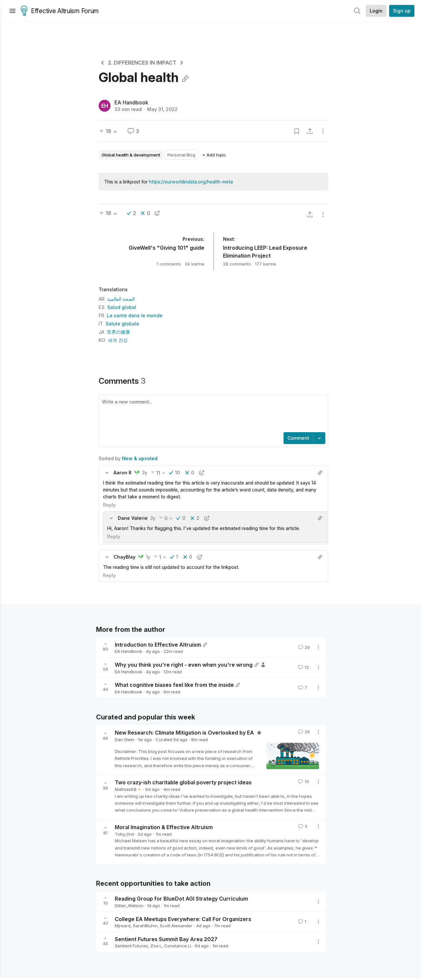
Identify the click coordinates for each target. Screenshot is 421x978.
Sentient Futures (131, 945)
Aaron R (122, 472)
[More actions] (323, 131)
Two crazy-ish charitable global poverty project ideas (183, 782)
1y (148, 557)
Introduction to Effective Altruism (158, 644)
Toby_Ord (124, 834)
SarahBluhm (145, 925)
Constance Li (177, 945)
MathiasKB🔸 (128, 789)
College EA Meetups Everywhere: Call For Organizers (183, 918)
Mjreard (123, 925)
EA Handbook (131, 102)
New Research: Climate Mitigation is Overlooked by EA (185, 732)
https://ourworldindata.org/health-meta (191, 181)
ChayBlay (124, 557)
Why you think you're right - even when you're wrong (184, 664)
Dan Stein (124, 739)
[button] (107, 473)
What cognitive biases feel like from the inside (174, 685)
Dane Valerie (133, 518)
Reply (109, 505)
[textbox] (212, 414)
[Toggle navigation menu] (12, 11)
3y (144, 472)
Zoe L (156, 945)
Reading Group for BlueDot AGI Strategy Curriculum (181, 898)
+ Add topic (214, 154)
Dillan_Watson (129, 905)
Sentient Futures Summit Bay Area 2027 (166, 939)
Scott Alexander (176, 925)
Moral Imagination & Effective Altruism (164, 827)
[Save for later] (296, 131)
